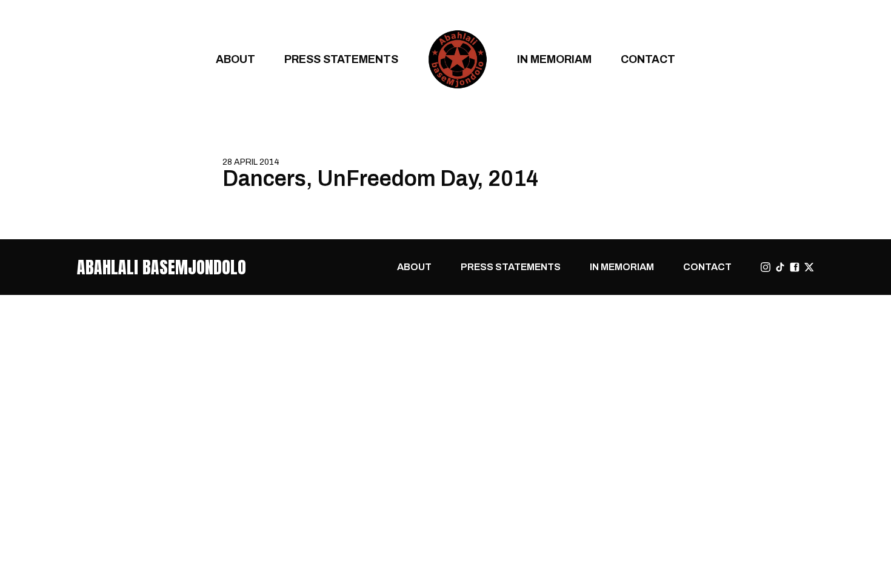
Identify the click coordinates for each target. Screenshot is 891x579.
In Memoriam (554, 59)
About (235, 59)
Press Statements (341, 59)
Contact (648, 59)
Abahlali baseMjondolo (161, 267)
